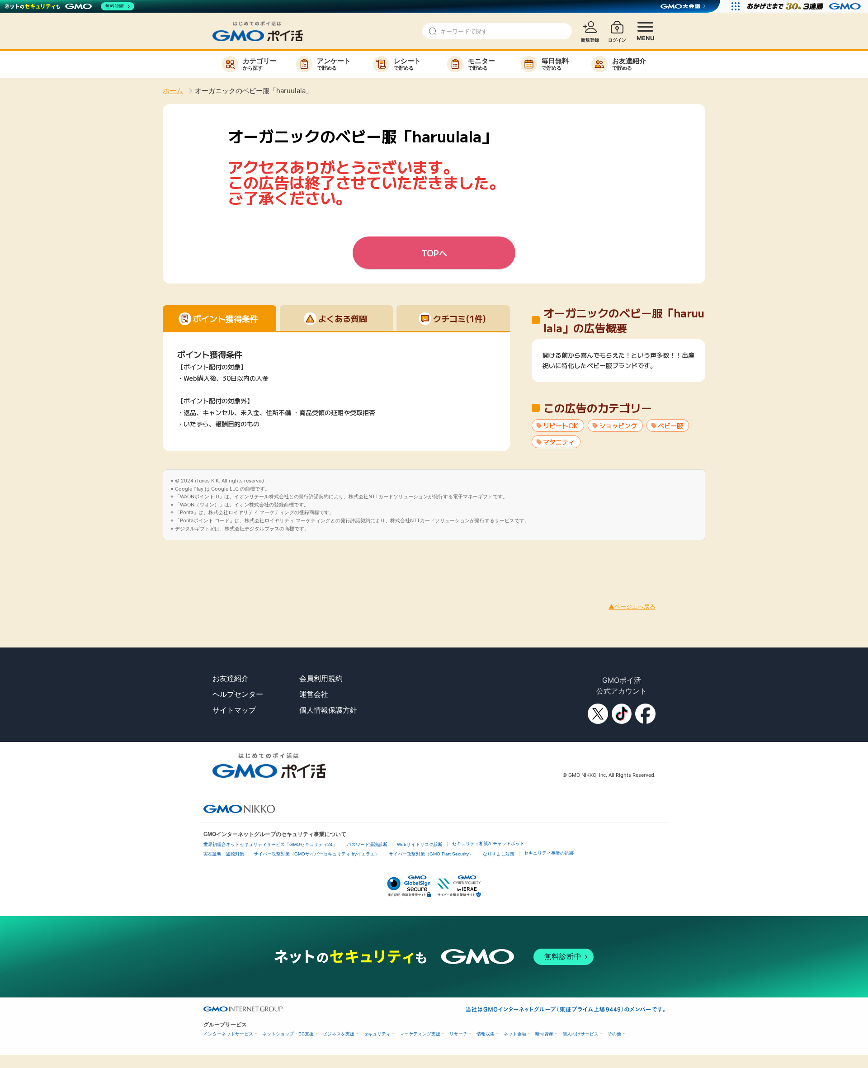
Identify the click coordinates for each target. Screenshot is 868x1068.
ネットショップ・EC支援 (288, 1033)
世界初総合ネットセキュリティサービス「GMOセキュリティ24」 (270, 844)
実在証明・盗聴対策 (223, 853)
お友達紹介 (230, 678)
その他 (614, 1033)
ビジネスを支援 (338, 1033)
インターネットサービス (228, 1033)
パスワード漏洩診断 (367, 844)
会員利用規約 (321, 678)
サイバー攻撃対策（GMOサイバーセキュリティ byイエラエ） (316, 853)
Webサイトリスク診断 (420, 844)
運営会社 (313, 694)
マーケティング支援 (420, 1033)
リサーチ (458, 1033)
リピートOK (560, 425)
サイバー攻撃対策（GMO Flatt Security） (431, 853)
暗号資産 (544, 1033)
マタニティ (559, 441)
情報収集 (485, 1033)
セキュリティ (377, 1033)
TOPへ (434, 253)
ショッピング (618, 425)
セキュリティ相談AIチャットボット (488, 843)
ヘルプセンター (237, 694)
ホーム (173, 90)
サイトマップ (234, 709)
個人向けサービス (580, 1033)
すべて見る (618, 364)
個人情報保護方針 (328, 709)
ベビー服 (670, 425)
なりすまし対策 (498, 853)
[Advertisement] (164, 560)
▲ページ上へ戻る (632, 606)
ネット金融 (515, 1033)
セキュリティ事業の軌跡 (549, 853)
